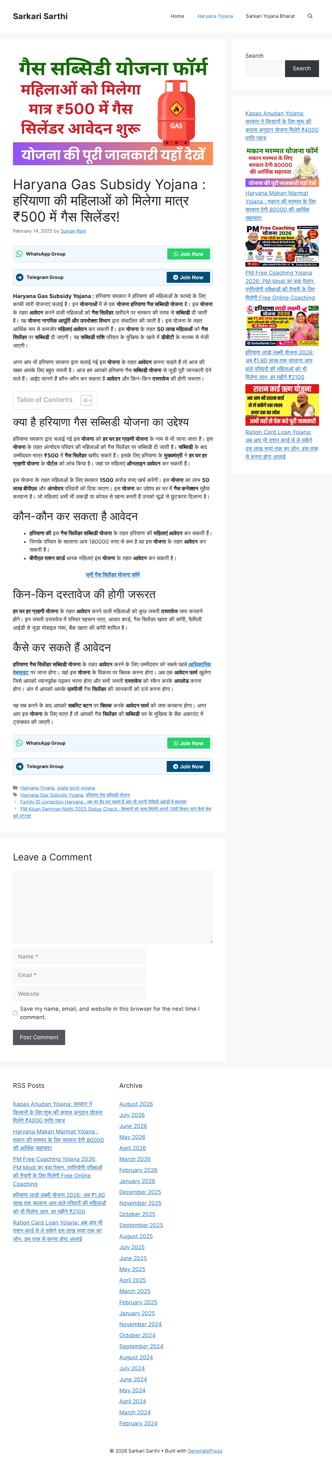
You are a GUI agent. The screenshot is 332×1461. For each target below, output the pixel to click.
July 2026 (132, 1115)
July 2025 (132, 1247)
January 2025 (137, 1313)
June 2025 (133, 1258)
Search (254, 55)
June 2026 (133, 1126)
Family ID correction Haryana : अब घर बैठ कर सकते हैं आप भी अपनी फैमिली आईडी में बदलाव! (103, 801)
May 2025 (132, 1269)
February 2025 (138, 1302)
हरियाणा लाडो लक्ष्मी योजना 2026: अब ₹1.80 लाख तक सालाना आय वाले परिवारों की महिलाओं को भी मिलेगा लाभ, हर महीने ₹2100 (59, 1203)
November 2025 (140, 1203)
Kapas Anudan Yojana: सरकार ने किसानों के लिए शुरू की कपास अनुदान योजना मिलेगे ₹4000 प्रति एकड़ (57, 1112)
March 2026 (135, 1159)
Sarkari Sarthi (40, 16)
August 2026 (136, 1104)
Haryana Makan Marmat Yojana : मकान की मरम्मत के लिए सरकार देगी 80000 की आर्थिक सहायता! (58, 1139)
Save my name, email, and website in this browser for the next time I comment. (109, 1013)
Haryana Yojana (215, 16)
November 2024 (140, 1324)
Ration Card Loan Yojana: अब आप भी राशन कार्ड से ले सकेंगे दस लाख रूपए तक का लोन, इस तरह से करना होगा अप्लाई (57, 1230)
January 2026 (137, 1181)
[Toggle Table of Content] (83, 400)
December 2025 (140, 1192)
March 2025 (134, 1291)
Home (177, 16)
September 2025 (141, 1225)
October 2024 (137, 1335)
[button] (310, 16)
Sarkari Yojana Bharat (270, 16)
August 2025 (136, 1236)
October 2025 (137, 1214)
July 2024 (132, 1368)
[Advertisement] (166, 1415)
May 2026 (132, 1137)
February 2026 (138, 1170)
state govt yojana (76, 787)
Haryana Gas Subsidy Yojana (51, 795)
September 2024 (141, 1346)
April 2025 (132, 1280)
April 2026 (132, 1148)
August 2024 (136, 1357)
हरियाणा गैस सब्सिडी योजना (108, 795)
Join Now (192, 254)
